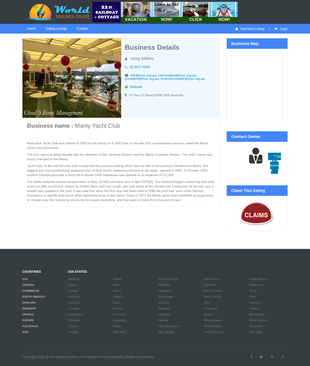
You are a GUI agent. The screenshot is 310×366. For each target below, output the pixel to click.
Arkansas (74, 296)
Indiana (118, 296)
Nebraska (164, 314)
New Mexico (212, 279)
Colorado (73, 308)
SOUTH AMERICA (33, 296)
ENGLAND (29, 302)
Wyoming (255, 332)
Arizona (73, 290)
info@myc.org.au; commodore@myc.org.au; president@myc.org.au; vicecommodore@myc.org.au (165, 77)
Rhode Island (212, 326)
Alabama (73, 279)
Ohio (207, 302)
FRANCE (28, 314)
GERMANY (29, 308)
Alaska (72, 285)
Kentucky (119, 314)
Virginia (254, 308)
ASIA (25, 332)
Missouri (164, 302)
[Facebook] (251, 357)
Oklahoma (210, 308)
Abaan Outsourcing (139, 357)
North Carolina (213, 290)
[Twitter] (261, 357)
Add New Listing (252, 29)
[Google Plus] (282, 357)
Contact (82, 28)
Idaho (116, 285)
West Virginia (258, 320)
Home (31, 28)
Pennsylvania (212, 320)
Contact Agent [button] (275, 163)
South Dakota (258, 279)
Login (284, 29)
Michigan (164, 285)
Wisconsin (256, 326)
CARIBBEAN (30, 290)
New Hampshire (168, 326)
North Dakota (212, 296)
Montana (164, 308)
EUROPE (28, 320)
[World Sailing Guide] (56, 11)
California (74, 302)
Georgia (73, 332)
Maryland (119, 332)
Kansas (118, 308)
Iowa (116, 302)
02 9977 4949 (140, 67)
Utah (252, 296)
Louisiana (119, 320)
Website (136, 87)
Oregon (208, 314)
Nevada (163, 320)
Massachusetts (168, 279)
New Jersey (166, 332)
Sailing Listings (56, 28)
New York (210, 285)
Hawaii (117, 279)
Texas (253, 290)
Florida (72, 326)
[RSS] (272, 357)
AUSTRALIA (30, 326)
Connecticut (75, 314)
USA (25, 279)
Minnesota (165, 290)
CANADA (28, 285)
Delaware (74, 320)
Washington (257, 314)
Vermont (254, 302)
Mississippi (165, 296)
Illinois (117, 290)
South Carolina (213, 332)
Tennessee (256, 285)
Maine (117, 326)
